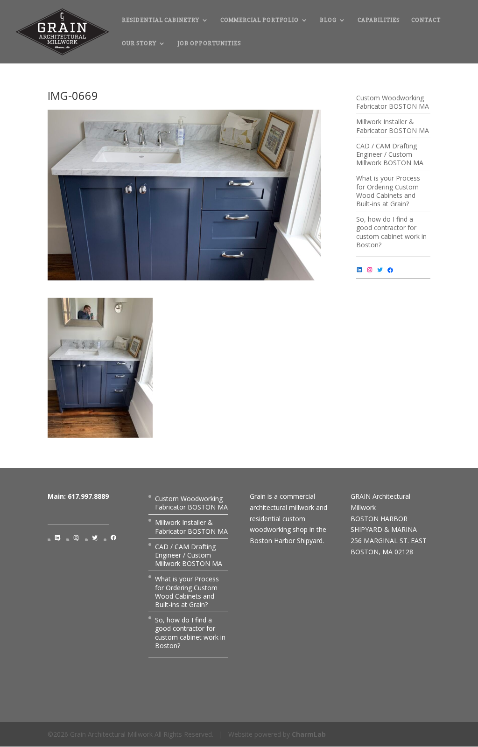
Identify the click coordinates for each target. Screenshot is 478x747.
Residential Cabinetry (160, 20)
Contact (426, 20)
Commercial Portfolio (259, 20)
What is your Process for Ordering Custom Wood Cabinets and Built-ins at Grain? (388, 191)
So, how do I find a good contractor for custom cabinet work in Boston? (391, 232)
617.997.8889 (88, 496)
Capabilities (379, 20)
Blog (328, 20)
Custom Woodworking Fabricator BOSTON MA (392, 102)
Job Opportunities (209, 43)
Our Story (139, 43)
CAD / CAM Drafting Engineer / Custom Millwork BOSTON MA (389, 154)
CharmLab (309, 734)
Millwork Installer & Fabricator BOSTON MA (392, 125)
